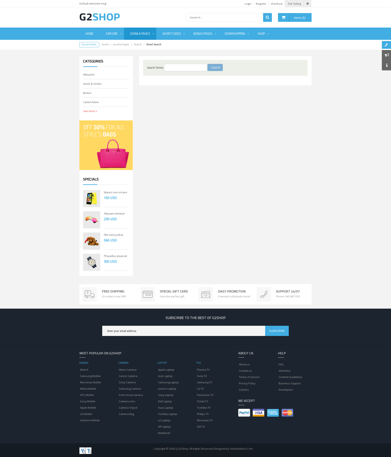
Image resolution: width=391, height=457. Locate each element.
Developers (286, 389)
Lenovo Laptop (167, 388)
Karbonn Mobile (90, 420)
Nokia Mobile (88, 388)
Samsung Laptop (168, 382)
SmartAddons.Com (241, 448)
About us (244, 364)
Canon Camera (128, 376)
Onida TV (202, 401)
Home (105, 44)
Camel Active (91, 102)
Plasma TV (203, 369)
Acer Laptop (165, 376)
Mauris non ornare (115, 192)
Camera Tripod (128, 407)
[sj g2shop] (99, 17)
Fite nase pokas (113, 235)
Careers (244, 389)
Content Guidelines (290, 377)
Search (138, 44)
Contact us (245, 370)
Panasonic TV (205, 395)
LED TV (201, 426)
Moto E (84, 369)
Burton (87, 93)
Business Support (290, 383)
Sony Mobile (87, 401)
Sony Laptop (166, 395)
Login (248, 4)
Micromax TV (205, 420)
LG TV (200, 388)
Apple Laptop (166, 369)
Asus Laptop (165, 407)
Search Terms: (155, 67)
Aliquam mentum (114, 213)
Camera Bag (126, 414)
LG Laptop (164, 420)
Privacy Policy (247, 383)
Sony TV (202, 376)
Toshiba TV (204, 407)
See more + (90, 111)
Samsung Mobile (90, 376)
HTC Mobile (87, 395)
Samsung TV (204, 382)
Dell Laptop (165, 401)
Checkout (276, 4)
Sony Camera (127, 382)
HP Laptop (164, 426)
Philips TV (203, 414)
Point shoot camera (131, 395)
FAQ (281, 364)
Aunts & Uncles (92, 84)
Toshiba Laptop (167, 414)
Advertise (284, 370)
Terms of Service (249, 377)
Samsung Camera (130, 388)
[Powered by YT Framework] (85, 450)
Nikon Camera (127, 369)
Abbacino (89, 74)
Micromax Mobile (90, 382)
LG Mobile (86, 414)
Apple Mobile (88, 407)
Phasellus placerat (115, 256)
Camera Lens (127, 401)
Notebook (164, 433)
